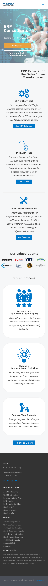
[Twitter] (8, 481)
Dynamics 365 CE (9, 543)
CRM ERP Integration (10, 495)
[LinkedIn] (12, 481)
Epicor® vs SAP (8, 507)
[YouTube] (16, 481)
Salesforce (6, 546)
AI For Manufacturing (10, 492)
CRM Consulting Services (12, 525)
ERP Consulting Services (11, 522)
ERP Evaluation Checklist (11, 504)
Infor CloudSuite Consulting (12, 528)
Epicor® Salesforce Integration (14, 531)
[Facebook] (3, 481)
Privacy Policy (40, 580)
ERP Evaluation (8, 501)
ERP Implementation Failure (13, 498)
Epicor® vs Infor (8, 513)
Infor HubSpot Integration (12, 540)
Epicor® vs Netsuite (10, 510)
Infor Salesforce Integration (13, 534)
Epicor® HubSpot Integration (13, 537)
